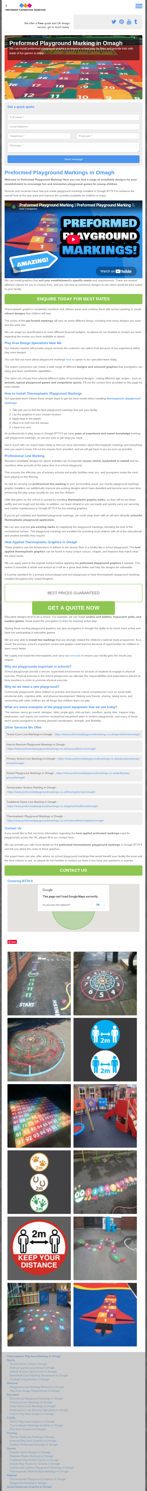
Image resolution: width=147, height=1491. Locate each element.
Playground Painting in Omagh (28, 1482)
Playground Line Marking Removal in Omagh (37, 1386)
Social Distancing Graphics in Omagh (29, 1486)
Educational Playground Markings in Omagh (36, 1398)
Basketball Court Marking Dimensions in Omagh (39, 1375)
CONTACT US (73, 870)
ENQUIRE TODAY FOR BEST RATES (73, 298)
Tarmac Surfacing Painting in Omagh (32, 1436)
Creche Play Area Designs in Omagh (32, 1413)
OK (98, 904)
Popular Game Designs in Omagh (30, 1452)
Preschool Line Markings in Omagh (31, 1402)
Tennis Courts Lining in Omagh (28, 1363)
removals (75, 655)
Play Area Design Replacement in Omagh (35, 1390)
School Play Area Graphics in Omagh (32, 1421)
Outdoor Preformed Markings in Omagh (34, 1444)
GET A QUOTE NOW (73, 608)
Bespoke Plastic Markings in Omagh (31, 1456)
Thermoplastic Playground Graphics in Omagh (38, 1479)
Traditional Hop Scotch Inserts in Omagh (34, 1459)
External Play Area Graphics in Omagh (33, 1440)
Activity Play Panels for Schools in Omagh (35, 1463)
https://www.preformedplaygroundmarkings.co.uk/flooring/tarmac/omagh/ (51, 791)
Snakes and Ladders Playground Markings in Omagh (42, 1467)
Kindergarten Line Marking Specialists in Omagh (39, 1410)
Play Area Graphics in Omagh (28, 1429)
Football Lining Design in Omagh (29, 1379)
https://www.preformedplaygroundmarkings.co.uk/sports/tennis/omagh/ (97, 734)
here (68, 359)
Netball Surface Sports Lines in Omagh (33, 1371)
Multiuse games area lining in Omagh (32, 1367)
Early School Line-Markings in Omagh (33, 1406)
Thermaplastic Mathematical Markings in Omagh (39, 1471)
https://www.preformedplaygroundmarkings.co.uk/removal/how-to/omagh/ (51, 748)
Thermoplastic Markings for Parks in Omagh (36, 1425)
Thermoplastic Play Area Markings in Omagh (34, 1356)
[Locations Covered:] (6, 5)
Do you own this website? (56, 905)
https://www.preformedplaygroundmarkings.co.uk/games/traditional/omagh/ (52, 806)
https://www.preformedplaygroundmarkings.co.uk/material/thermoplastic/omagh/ (55, 820)
